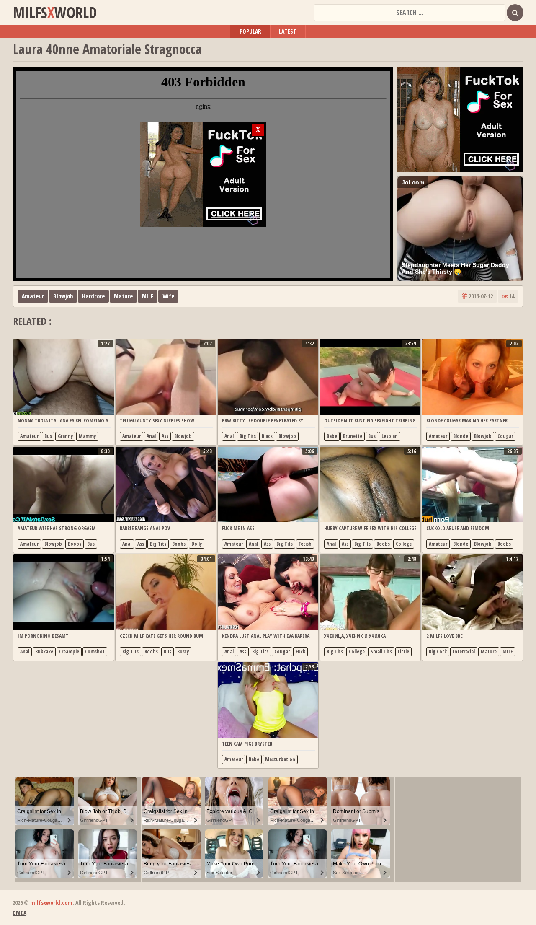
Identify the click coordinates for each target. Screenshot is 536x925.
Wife (168, 296)
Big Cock (438, 651)
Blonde (460, 436)
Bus (48, 436)
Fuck (300, 651)
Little (403, 651)
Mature (123, 296)
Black (267, 436)
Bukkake (44, 651)
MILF (147, 296)
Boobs (74, 543)
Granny (65, 436)
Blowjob (63, 296)
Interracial (464, 651)
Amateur (33, 296)
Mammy (87, 436)
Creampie (69, 651)
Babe (332, 436)
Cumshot (95, 651)
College (404, 543)
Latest (287, 31)
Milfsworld (55, 12)
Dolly (196, 543)
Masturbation (280, 759)
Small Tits (381, 651)
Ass (165, 436)
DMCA (19, 913)
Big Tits (248, 436)
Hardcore (93, 296)
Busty (183, 651)
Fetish (305, 543)
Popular (250, 31)
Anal (151, 436)
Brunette (352, 436)
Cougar (505, 436)
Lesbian (389, 436)
